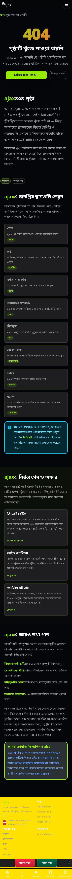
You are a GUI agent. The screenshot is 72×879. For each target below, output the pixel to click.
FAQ (5, 849)
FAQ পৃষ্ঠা (28, 438)
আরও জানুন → (15, 540)
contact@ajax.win (45, 834)
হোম (2, 15)
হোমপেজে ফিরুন (26, 75)
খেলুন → (11, 575)
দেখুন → (11, 610)
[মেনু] (66, 5)
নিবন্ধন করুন (58, 73)
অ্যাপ (5, 844)
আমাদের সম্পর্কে (44, 807)
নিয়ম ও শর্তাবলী (44, 812)
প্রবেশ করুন (8, 839)
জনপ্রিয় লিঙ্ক (18, 181)
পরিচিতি (5, 181)
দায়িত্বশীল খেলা (44, 822)
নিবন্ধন (6, 834)
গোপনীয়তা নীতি (44, 817)
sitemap (7, 854)
